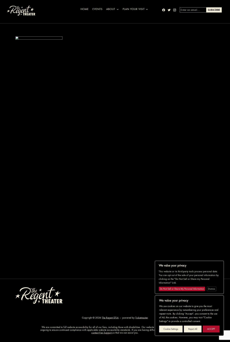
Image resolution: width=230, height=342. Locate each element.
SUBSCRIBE (214, 10)
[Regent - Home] (38, 295)
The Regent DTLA (110, 317)
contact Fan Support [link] (101, 332)
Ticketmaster (141, 317)
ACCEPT (211, 329)
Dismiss (211, 288)
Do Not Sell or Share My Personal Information (182, 288)
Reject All (192, 329)
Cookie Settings (171, 329)
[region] (189, 315)
